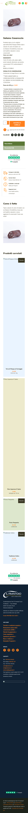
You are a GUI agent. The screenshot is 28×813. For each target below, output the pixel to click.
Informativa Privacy (7, 804)
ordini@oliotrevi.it (8, 666)
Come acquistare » (8, 634)
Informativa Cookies (19, 804)
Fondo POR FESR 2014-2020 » (10, 615)
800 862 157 (12, 661)
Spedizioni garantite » (9, 636)
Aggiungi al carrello (17, 124)
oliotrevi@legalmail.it (8, 670)
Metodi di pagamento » (10, 632)
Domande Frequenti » (9, 641)
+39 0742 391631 (9, 659)
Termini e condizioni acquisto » (12, 625)
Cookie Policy (18, 802)
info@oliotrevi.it (7, 668)
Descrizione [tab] (8, 143)
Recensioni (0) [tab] (9, 148)
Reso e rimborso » (8, 639)
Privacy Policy (10, 802)
